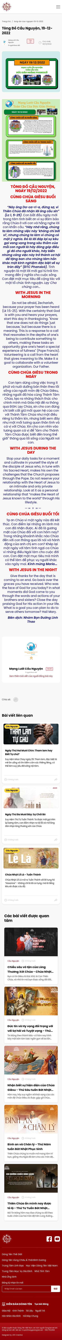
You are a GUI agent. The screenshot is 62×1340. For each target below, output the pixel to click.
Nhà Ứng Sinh (9, 1276)
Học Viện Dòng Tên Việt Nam (42, 1265)
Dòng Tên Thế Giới (12, 1254)
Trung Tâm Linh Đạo (13, 1265)
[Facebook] (49, 1239)
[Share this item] (56, 779)
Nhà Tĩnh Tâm (42, 1271)
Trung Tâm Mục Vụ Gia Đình (17, 1271)
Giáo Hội (6, 1310)
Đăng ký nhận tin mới (12, 1282)
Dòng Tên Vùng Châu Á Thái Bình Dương (24, 1260)
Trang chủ (6, 21)
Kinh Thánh (18, 1310)
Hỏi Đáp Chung (30, 1316)
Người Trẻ (40, 1310)
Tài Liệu (29, 1310)
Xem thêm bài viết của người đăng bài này (31, 676)
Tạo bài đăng (41, 1304)
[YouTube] (57, 1239)
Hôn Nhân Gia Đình (11, 1316)
